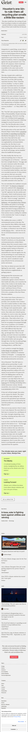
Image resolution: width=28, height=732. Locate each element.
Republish (3, 708)
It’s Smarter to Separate (17, 186)
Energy (2, 666)
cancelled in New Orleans (18, 202)
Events (2, 702)
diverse (8, 230)
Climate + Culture (23, 37)
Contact (3, 687)
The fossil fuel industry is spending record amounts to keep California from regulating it (13, 624)
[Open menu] (25, 2)
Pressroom (3, 692)
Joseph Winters (4, 628)
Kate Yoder (6, 609)
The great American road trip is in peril (12, 551)
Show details (21, 721)
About (2, 683)
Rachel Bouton (4, 636)
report (20, 206)
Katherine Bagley (7, 554)
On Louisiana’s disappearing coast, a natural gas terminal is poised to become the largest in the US (13, 615)
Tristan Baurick (4, 619)
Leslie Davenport (5, 572)
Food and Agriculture (6, 675)
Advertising (3, 706)
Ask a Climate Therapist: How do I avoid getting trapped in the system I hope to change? (13, 568)
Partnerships (4, 690)
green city (9, 116)
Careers (3, 689)
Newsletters (3, 700)
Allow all (14, 725)
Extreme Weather (5, 673)
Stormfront (20, 188)
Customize (13, 729)
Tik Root (3, 562)
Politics (3, 668)
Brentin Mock (4, 30)
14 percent (21, 118)
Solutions (3, 669)
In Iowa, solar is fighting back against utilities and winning (13, 515)
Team (2, 685)
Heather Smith (4, 520)
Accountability (4, 671)
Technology (11, 520)
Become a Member (5, 704)
